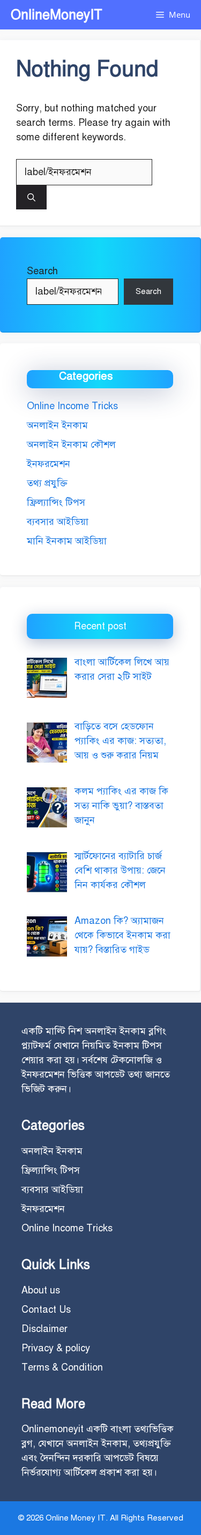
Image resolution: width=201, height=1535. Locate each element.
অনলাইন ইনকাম (57, 425)
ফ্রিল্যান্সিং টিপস (56, 502)
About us (40, 1290)
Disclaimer (44, 1329)
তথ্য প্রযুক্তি (47, 483)
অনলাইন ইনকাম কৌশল (71, 444)
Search (42, 271)
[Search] (31, 197)
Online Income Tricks (72, 406)
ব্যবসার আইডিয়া (57, 522)
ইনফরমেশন (48, 464)
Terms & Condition (62, 1367)
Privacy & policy (55, 1348)
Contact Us (46, 1309)
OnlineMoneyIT (56, 14)
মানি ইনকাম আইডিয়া (67, 541)
